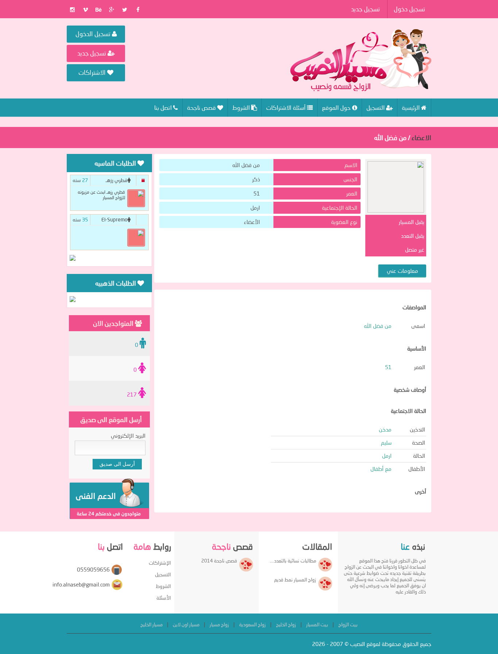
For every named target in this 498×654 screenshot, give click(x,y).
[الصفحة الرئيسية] (360, 60)
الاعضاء (421, 137)
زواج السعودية (252, 624)
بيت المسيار (317, 624)
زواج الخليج (286, 624)
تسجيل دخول (409, 9)
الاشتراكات (92, 72)
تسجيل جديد (365, 9)
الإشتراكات (160, 563)
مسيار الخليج (151, 624)
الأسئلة (163, 598)
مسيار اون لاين (186, 624)
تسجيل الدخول (93, 34)
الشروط (163, 586)
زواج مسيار (219, 624)
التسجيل (163, 574)
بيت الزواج (348, 624)
